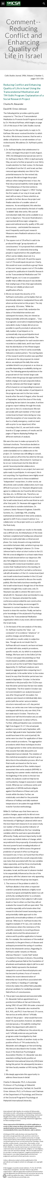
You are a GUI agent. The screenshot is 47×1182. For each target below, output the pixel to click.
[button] (3, 3)
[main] (23, 38)
